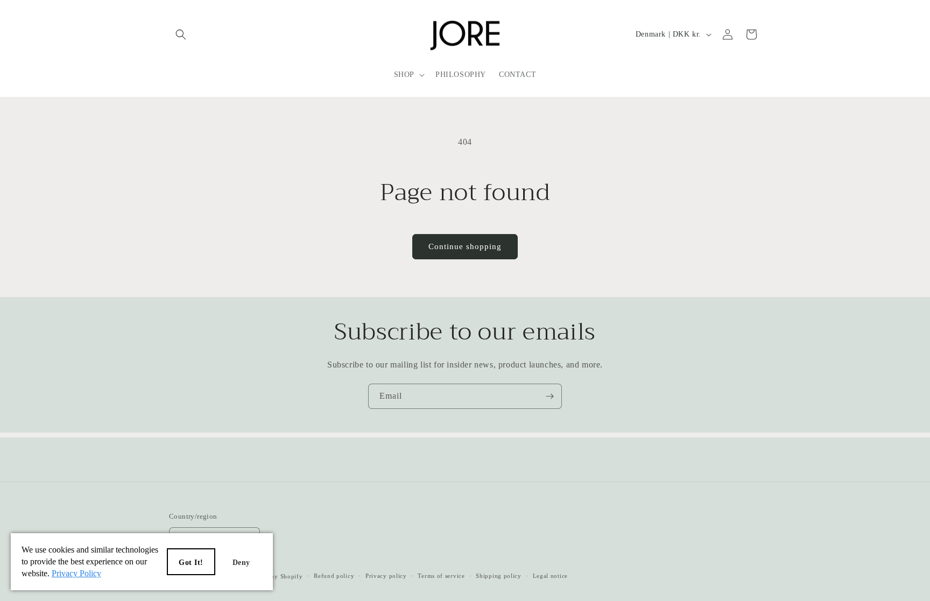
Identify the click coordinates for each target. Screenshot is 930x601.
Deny (241, 562)
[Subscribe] (549, 396)
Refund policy (334, 575)
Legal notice (550, 575)
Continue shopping (465, 246)
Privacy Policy (76, 573)
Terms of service (441, 575)
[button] (181, 34)
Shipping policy (499, 575)
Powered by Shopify (274, 576)
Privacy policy (386, 575)
